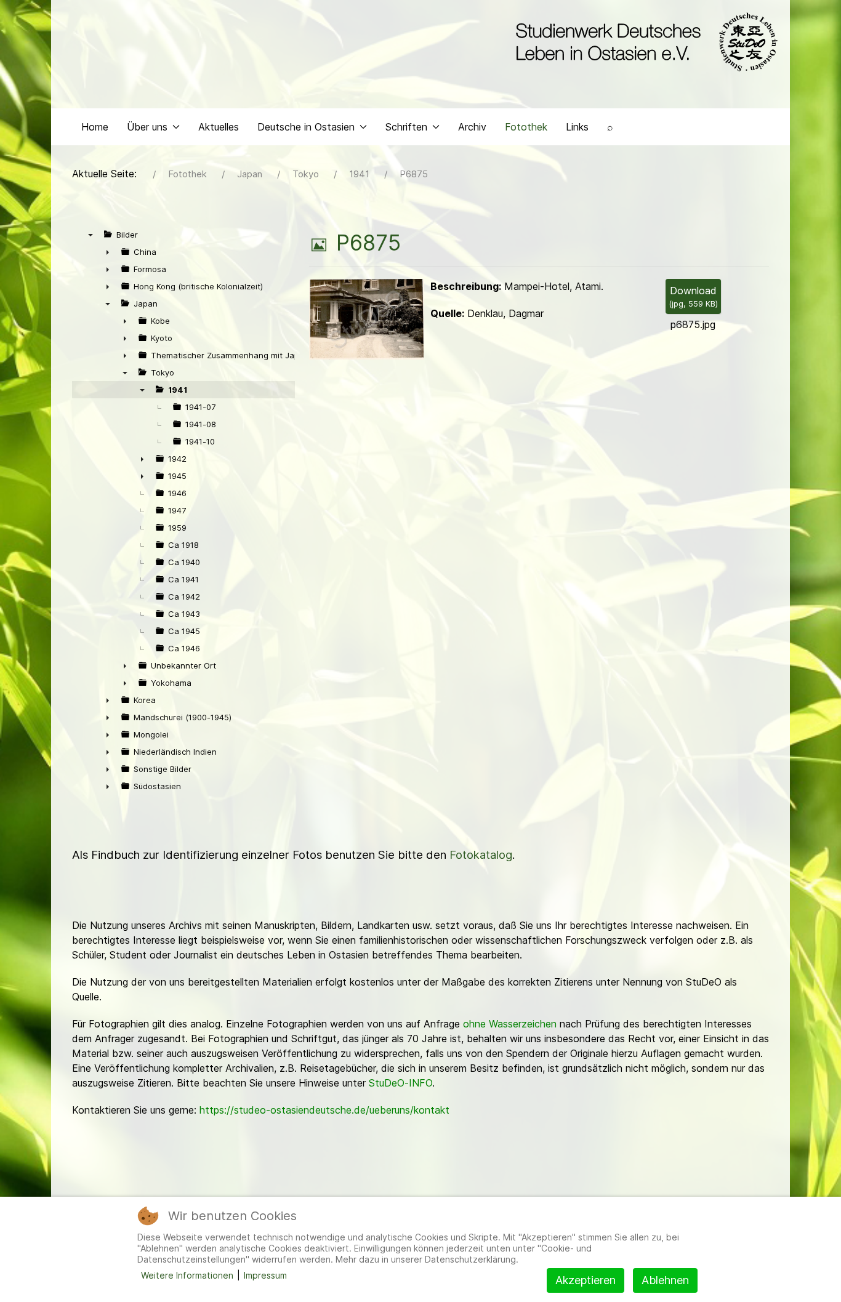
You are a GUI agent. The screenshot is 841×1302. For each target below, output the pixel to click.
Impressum (265, 1275)
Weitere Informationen (187, 1275)
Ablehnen (665, 1280)
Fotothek (526, 127)
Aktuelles (218, 127)
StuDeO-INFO (400, 1083)
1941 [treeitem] (177, 390)
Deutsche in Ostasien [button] (306, 127)
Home (94, 127)
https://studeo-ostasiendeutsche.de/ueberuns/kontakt (324, 1110)
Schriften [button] (406, 127)
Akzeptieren (585, 1280)
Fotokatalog (480, 855)
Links (577, 127)
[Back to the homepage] (643, 42)
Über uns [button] (147, 127)
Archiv (472, 127)
